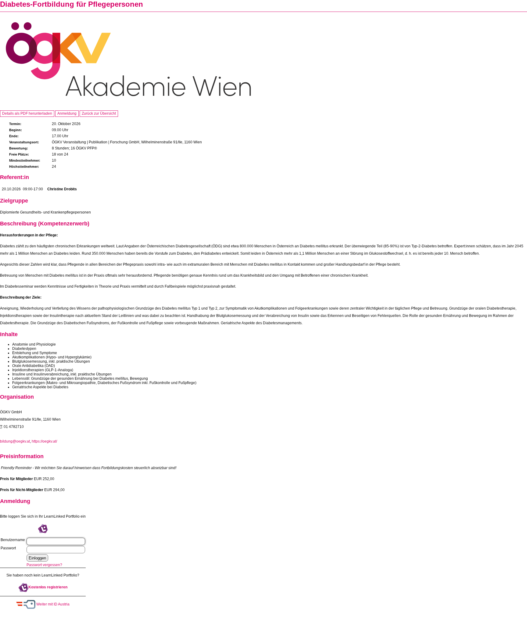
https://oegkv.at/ (44, 441)
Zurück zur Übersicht (99, 113)
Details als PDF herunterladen (27, 113)
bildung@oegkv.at (15, 441)
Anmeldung (67, 113)
